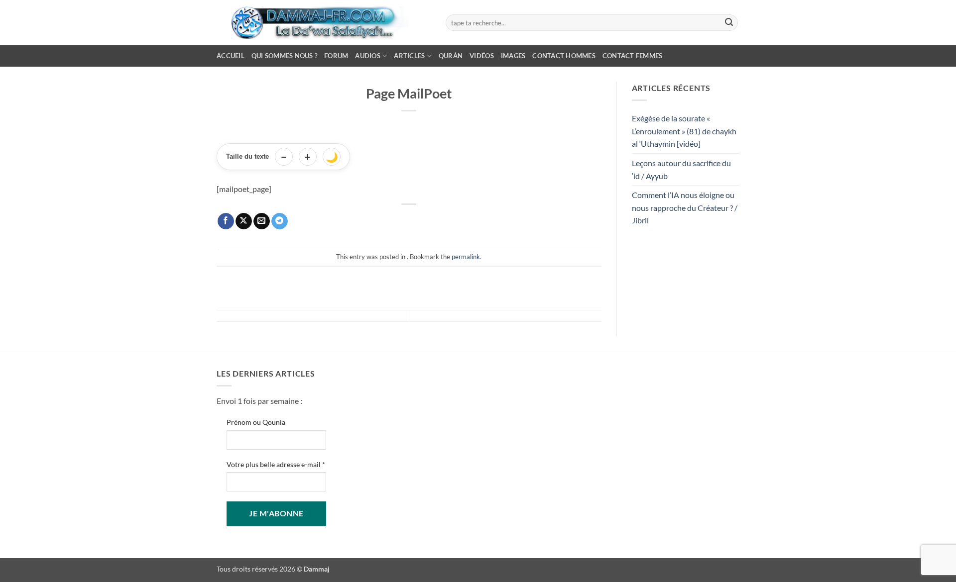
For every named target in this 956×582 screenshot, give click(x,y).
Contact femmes (632, 56)
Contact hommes (564, 56)
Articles (409, 56)
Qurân (451, 56)
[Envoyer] (728, 22)
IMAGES (513, 56)
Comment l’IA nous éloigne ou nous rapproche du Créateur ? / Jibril (684, 207)
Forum (336, 56)
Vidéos (482, 56)
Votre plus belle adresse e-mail (276, 464)
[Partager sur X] (244, 221)
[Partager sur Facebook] (226, 221)
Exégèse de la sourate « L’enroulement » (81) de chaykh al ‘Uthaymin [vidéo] (684, 130)
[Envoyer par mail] (261, 221)
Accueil (230, 56)
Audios (367, 56)
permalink (466, 257)
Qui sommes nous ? (284, 56)
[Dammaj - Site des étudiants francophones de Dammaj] (324, 22)
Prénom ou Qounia (256, 422)
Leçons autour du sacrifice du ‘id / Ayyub (681, 169)
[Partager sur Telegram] (279, 221)
